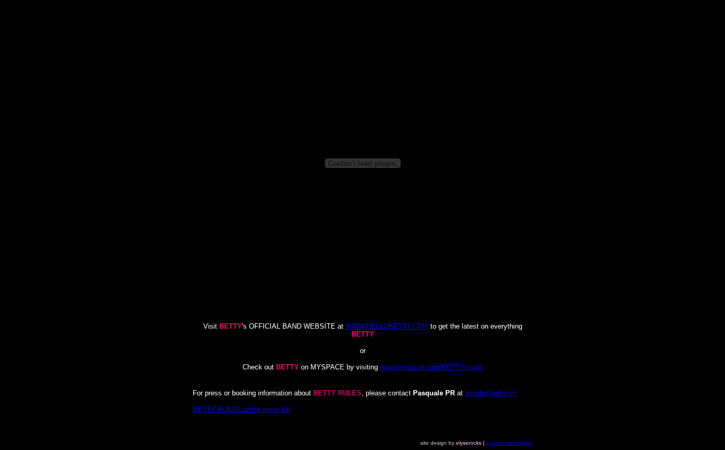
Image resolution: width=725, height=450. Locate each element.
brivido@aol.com (490, 393)
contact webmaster (509, 443)
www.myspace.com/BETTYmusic (431, 367)
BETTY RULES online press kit (241, 409)
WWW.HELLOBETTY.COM (387, 326)
